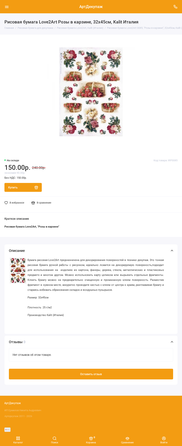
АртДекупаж (91, 6)
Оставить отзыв (91, 374)
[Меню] (6, 6)
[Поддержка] (175, 6)
